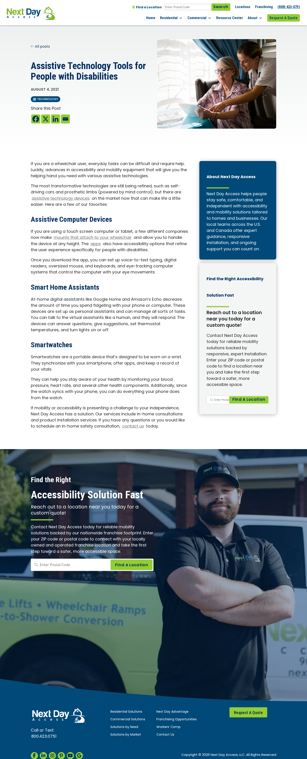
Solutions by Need (124, 727)
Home (150, 18)
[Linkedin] (55, 118)
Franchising (264, 7)
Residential (169, 18)
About (252, 18)
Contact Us (165, 734)
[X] (45, 118)
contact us (133, 426)
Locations (242, 7)
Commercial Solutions (127, 719)
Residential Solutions (126, 711)
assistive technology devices (61, 198)
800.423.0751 (43, 736)
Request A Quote (283, 18)
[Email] (65, 118)
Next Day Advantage (172, 711)
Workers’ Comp (168, 727)
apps (96, 244)
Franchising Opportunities (176, 719)
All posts (42, 47)
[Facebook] (35, 118)
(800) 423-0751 (289, 7)
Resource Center (229, 18)
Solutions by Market (125, 734)
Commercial (196, 18)
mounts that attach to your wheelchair (93, 238)
